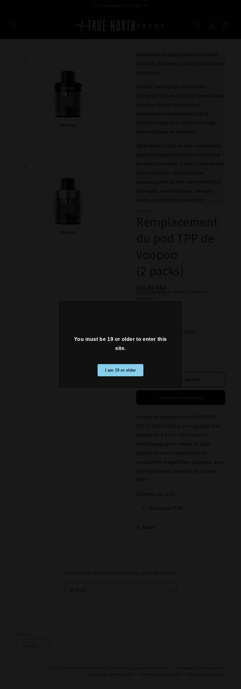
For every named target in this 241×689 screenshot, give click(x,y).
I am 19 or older (120, 370)
